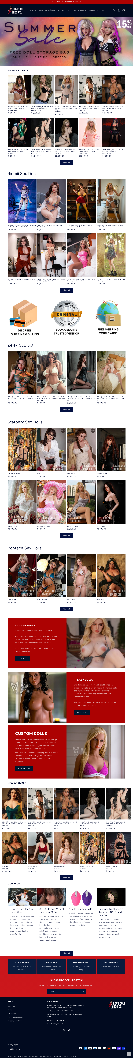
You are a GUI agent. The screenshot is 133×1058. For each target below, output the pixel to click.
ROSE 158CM (71, 599)
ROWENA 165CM (59, 866)
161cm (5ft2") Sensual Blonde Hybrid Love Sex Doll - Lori (110, 226)
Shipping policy (57, 1056)
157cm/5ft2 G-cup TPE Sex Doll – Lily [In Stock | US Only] (113, 150)
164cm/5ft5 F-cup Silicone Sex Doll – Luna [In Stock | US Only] (112, 107)
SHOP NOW (82, 713)
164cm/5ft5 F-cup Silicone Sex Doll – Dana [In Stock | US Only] (89, 107)
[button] (32, 10)
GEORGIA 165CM (102, 474)
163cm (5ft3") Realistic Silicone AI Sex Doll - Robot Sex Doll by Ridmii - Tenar (22, 226)
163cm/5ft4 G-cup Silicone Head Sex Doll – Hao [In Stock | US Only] (14, 822)
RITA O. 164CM (42, 600)
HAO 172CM (41, 474)
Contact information (70, 1056)
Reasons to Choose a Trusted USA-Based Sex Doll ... (111, 912)
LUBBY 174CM (12, 526)
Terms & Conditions (15, 1017)
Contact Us (12, 1013)
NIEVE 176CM (101, 526)
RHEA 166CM (101, 600)
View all (66, 162)
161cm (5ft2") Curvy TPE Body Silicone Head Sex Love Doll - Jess (79, 226)
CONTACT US (24, 768)
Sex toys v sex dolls (80, 909)
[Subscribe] (83, 991)
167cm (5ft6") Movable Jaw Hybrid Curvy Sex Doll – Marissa (50, 226)
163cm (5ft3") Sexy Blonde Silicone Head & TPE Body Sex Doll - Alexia (81, 280)
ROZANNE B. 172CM (43, 526)
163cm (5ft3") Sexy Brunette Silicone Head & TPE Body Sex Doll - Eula (51, 280)
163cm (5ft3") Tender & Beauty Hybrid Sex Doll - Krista (22, 280)
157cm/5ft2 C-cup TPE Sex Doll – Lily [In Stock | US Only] (18, 150)
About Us (11, 1006)
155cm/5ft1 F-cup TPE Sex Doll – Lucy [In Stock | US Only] (89, 150)
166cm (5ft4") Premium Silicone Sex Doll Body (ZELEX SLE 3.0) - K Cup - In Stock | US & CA (51, 398)
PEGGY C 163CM (111, 866)
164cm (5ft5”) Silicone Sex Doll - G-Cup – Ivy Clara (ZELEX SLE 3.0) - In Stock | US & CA (22, 398)
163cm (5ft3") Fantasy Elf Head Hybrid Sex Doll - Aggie (111, 280)
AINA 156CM (71, 473)
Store (10, 1010)
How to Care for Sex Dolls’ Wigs (21, 910)
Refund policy (22, 1056)
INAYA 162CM (12, 600)
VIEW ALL (22, 658)
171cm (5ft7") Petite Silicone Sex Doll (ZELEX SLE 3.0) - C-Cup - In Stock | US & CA (81, 398)
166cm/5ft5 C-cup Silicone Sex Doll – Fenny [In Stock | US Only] (66, 150)
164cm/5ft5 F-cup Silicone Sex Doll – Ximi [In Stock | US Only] (41, 150)
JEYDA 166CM (32, 866)
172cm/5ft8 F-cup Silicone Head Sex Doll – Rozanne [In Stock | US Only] (66, 108)
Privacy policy (33, 1056)
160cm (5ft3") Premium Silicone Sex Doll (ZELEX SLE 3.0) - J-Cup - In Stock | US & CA (110, 398)
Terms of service (45, 1056)
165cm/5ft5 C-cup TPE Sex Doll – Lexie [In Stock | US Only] (19, 107)
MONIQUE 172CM (72, 526)
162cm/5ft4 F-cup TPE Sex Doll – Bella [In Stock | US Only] (42, 107)
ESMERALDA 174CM (14, 474)
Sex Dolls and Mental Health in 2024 (51, 910)
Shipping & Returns (15, 1021)
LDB (14, 1056)
